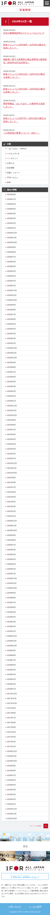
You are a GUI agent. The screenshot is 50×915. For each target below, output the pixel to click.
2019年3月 (11, 622)
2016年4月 (11, 790)
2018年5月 (11, 670)
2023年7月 (11, 372)
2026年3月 (11, 218)
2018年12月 (12, 636)
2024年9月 (11, 305)
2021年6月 (11, 492)
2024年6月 (11, 319)
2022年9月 (11, 420)
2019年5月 (11, 612)
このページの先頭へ (35, 826)
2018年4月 (11, 674)
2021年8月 (11, 482)
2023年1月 (11, 401)
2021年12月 (12, 463)
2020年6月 (11, 550)
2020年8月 (11, 540)
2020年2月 (11, 569)
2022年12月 (12, 406)
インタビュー (12, 158)
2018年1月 (11, 689)
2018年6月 (11, 665)
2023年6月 (11, 377)
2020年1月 (11, 574)
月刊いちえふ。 (13, 177)
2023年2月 (11, 396)
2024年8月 (11, 310)
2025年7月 (11, 257)
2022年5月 (11, 439)
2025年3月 (11, 276)
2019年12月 (12, 578)
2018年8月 (11, 655)
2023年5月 (11, 382)
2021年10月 (12, 473)
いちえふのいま (13, 153)
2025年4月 (11, 271)
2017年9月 (11, 708)
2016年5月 (11, 785)
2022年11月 (12, 410)
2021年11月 (12, 468)
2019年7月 (11, 602)
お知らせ (10, 163)
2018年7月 (11, 660)
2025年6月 (11, 262)
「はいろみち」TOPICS (16, 149)
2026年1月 (11, 228)
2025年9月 (11, 247)
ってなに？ (25, 876)
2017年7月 (11, 718)
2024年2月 (11, 338)
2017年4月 (11, 732)
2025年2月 (11, 281)
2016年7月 (11, 775)
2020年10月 (12, 530)
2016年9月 (11, 766)
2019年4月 (11, 617)
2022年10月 (12, 415)
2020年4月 (11, 559)
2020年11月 (12, 526)
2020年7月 (11, 545)
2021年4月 (11, 502)
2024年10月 (12, 300)
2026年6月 (11, 204)
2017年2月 (11, 742)
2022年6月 (11, 434)
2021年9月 (11, 478)
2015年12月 (12, 809)
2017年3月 (11, 737)
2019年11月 (12, 583)
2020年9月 (11, 535)
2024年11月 (12, 295)
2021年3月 (11, 506)
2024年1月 (11, 343)
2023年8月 (11, 367)
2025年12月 (12, 233)
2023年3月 (11, 391)
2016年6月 (11, 780)
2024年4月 (11, 329)
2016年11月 (12, 756)
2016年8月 (11, 770)
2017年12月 (12, 694)
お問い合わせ (15, 907)
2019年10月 (12, 588)
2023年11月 (12, 353)
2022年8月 (11, 425)
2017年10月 (12, 703)
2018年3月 (11, 679)
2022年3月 (11, 449)
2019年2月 (11, 626)
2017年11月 (12, 698)
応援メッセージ (13, 173)
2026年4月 (11, 214)
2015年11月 (12, 814)
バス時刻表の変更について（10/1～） (21, 133)
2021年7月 (11, 487)
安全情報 (10, 168)
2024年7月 (11, 314)
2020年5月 (11, 554)
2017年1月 (11, 746)
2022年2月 (11, 454)
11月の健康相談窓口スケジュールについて (23, 33)
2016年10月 (12, 761)
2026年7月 (11, 199)
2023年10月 (12, 358)
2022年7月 (11, 430)
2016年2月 (11, 799)
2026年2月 (11, 223)
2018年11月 (12, 641)
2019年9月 (11, 593)
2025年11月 (12, 238)
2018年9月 (11, 650)
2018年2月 (11, 684)
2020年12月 (12, 521)
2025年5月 (11, 266)
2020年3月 (11, 564)
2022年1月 (11, 458)
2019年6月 (11, 607)
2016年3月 (11, 794)
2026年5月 (11, 209)
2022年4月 (11, 444)
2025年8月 (11, 252)
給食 (9, 182)
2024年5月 (11, 324)
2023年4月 (11, 386)
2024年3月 (11, 334)
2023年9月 (11, 362)
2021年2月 (11, 511)
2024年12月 (12, 290)
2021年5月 (11, 497)
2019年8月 (11, 598)
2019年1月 (11, 631)
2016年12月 (12, 751)
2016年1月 (11, 804)
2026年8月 (11, 194)
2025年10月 (12, 242)
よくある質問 (35, 907)
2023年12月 (12, 348)
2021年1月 (11, 516)
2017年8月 (11, 713)
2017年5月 (11, 727)
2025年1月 (11, 286)
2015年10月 (12, 818)
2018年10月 (12, 646)
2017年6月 (11, 722)
